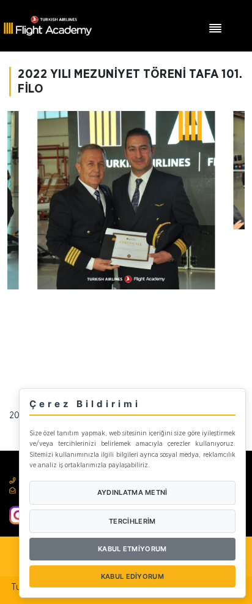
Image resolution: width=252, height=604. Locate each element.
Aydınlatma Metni (132, 492)
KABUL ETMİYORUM (132, 549)
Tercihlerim (132, 521)
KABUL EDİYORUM (132, 576)
